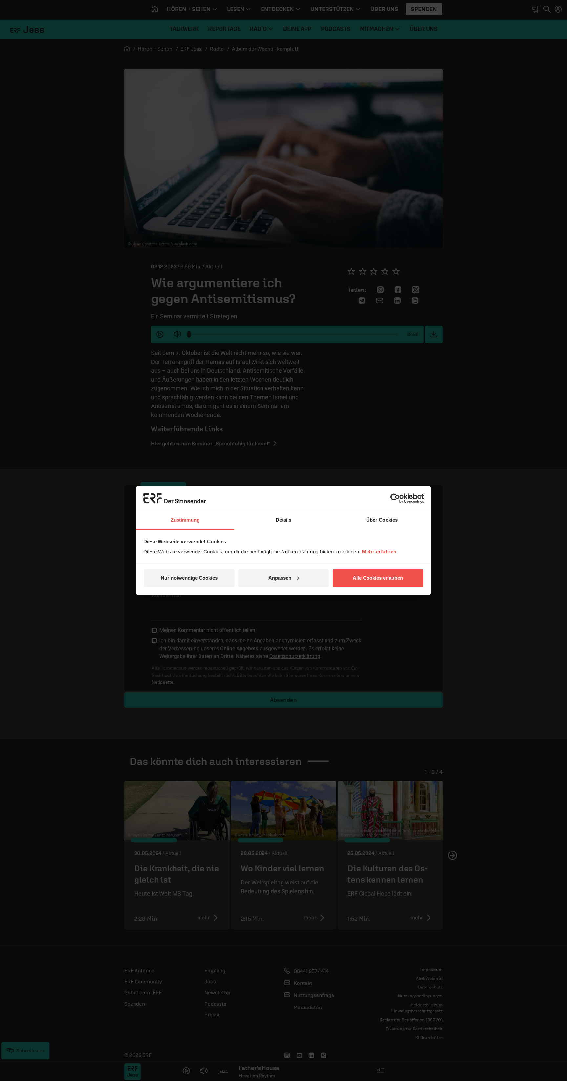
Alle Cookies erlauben (378, 578)
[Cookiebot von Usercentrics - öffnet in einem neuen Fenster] (395, 498)
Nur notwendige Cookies (189, 578)
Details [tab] (284, 520)
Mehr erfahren (379, 551)
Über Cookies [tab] (382, 520)
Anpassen (279, 578)
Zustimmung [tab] (185, 520)
